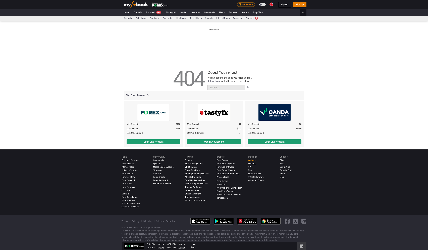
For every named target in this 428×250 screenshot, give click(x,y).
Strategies (157, 170)
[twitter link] (295, 221)
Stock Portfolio (254, 173)
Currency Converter (130, 206)
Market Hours (195, 18)
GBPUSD (171, 244)
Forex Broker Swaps (225, 167)
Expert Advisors (192, 190)
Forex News (127, 183)
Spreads (209, 18)
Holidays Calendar (130, 170)
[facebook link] (287, 221)
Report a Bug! (286, 170)
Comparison (222, 198)
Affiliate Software (255, 177)
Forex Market (127, 173)
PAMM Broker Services (195, 180)
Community (209, 12)
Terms (125, 221)
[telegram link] (303, 221)
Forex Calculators (129, 197)
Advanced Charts (256, 180)
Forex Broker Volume (226, 170)
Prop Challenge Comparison (229, 188)
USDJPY (151, 247)
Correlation (168, 18)
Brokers (245, 12)
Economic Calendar (130, 160)
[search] (305, 12)
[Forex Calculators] (301, 246)
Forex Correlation (129, 180)
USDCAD (171, 247)
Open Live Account (154, 141)
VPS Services (191, 167)
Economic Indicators (131, 203)
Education (237, 18)
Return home (214, 81)
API (249, 167)
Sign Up (300, 4)
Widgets (251, 160)
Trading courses (192, 197)
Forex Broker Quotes (226, 163)
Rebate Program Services (196, 183)
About (282, 173)
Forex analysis (128, 187)
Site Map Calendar (165, 221)
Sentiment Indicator (162, 183)
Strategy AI (171, 12)
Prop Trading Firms (193, 163)
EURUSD (151, 244)
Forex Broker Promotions (228, 173)
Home (126, 12)
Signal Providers (192, 170)
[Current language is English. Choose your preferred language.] (271, 4)
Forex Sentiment (160, 180)
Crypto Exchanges (193, 193)
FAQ (282, 160)
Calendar (128, 18)
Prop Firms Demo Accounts (229, 194)
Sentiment (154, 18)
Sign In (284, 4)
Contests (251, 18)
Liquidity (125, 193)
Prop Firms (258, 12)
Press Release (223, 177)
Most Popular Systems (163, 167)
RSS (250, 170)
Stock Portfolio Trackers (195, 200)
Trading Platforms (193, 187)
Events (193, 244)
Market (183, 12)
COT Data (126, 190)
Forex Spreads (223, 160)
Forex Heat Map (129, 200)
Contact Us (285, 167)
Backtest (153, 12)
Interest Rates (223, 18)
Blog (282, 177)
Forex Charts (159, 177)
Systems (195, 12)
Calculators (141, 18)
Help (282, 163)
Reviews (233, 12)
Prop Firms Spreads (225, 191)
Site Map (147, 221)
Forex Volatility (128, 177)
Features (252, 163)
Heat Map (181, 18)
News (222, 12)
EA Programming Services (196, 173)
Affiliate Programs (193, 177)
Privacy (135, 221)
